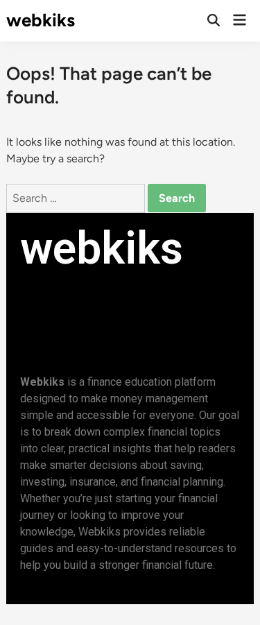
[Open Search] (213, 20)
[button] (84, 300)
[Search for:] (77, 198)
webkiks (40, 20)
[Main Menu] (239, 21)
